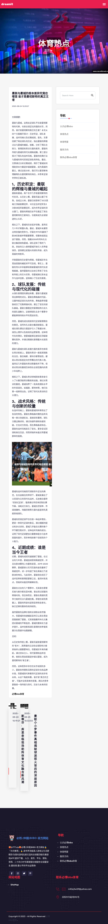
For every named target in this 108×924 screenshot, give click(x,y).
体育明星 (64, 142)
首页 (47, 50)
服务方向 (64, 149)
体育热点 (64, 134)
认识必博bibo (66, 126)
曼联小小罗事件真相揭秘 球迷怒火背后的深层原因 (35, 750)
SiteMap (15, 884)
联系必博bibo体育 (68, 157)
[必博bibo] (33, 838)
